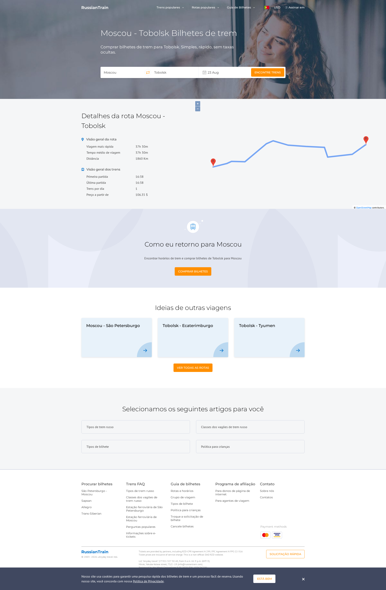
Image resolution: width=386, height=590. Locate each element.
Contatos (266, 497)
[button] (266, 7)
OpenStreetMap (364, 207)
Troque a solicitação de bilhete (187, 518)
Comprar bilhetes (193, 271)
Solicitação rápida (285, 554)
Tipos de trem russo (140, 491)
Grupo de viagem (183, 497)
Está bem (264, 579)
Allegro (86, 507)
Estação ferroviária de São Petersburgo (144, 508)
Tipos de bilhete (182, 504)
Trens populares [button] (169, 7)
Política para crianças (186, 510)
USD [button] (277, 7)
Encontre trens (268, 72)
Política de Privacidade (148, 581)
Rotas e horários (182, 491)
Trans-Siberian (91, 513)
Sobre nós (267, 491)
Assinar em (296, 7)
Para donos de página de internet (232, 492)
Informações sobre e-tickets (141, 534)
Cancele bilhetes (182, 526)
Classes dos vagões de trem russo (141, 499)
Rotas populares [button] (204, 7)
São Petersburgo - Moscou (94, 492)
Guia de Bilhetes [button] (239, 7)
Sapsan (86, 501)
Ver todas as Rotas (193, 368)
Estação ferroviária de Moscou (141, 518)
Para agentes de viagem (232, 501)
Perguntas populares (140, 527)
